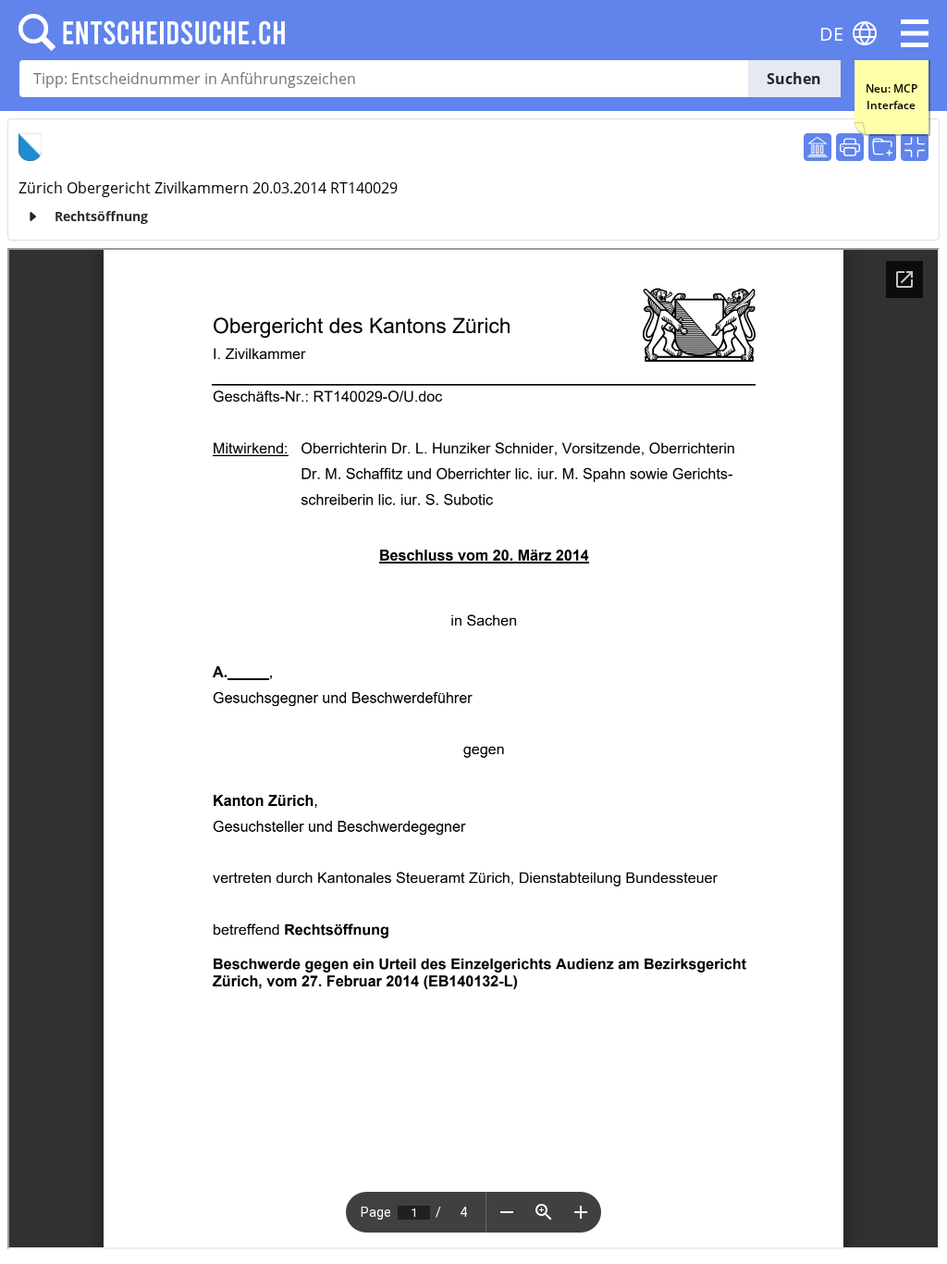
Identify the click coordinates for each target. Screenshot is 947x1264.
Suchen (794, 78)
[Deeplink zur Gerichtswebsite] (817, 147)
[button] (915, 33)
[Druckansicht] (850, 147)
